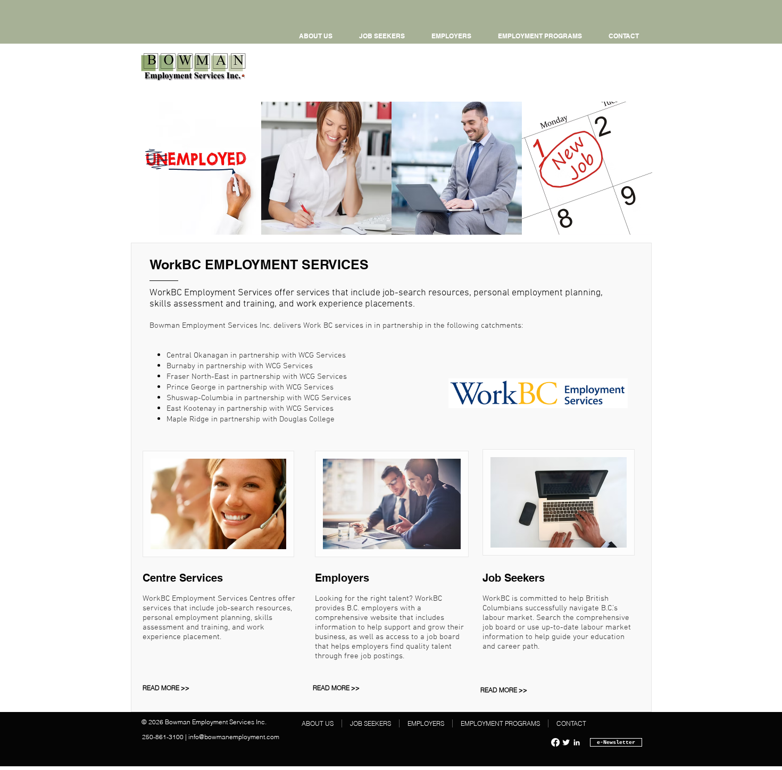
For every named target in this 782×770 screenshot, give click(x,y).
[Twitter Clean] (566, 742)
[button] (540, 36)
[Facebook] (555, 742)
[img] (196, 168)
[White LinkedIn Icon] (576, 742)
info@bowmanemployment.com (233, 737)
